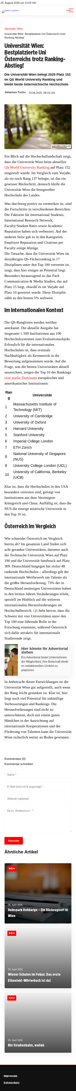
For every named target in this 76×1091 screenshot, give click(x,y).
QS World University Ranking (26, 167)
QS (35, 610)
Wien (20, 28)
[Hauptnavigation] (69, 10)
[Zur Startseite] (10, 10)
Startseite (9, 28)
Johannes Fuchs (15, 92)
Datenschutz (12, 1083)
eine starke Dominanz (20, 378)
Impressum (10, 1076)
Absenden (13, 840)
